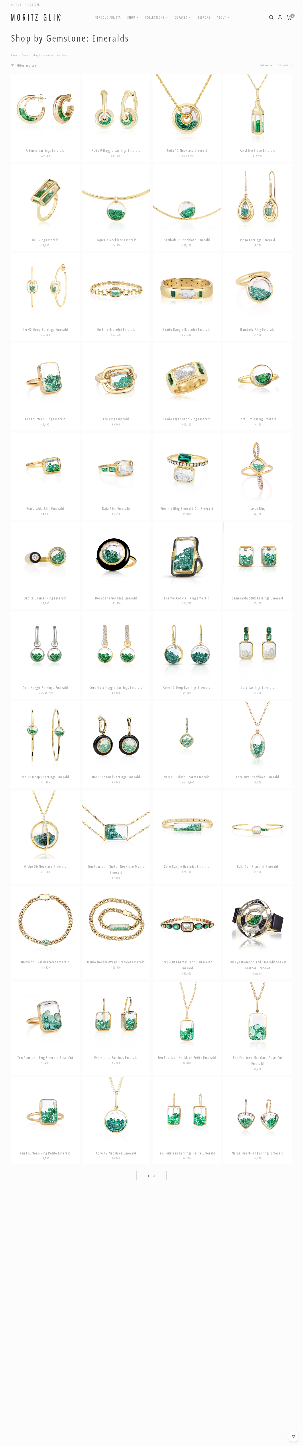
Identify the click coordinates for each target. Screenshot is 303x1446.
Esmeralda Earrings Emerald (116, 1057)
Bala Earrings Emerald (258, 687)
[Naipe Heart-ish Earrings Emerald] (257, 1111)
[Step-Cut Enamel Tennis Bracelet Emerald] (187, 920)
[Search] (271, 17)
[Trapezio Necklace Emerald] (116, 198)
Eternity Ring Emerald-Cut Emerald (187, 508)
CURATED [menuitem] (181, 17)
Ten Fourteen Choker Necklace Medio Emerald (116, 869)
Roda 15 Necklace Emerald (187, 150)
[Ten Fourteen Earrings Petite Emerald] (187, 1111)
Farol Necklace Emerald (258, 150)
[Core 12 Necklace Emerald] (116, 1111)
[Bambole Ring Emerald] (257, 288)
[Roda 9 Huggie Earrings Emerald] (116, 108)
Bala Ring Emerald (116, 508)
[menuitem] (17, 4)
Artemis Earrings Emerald (45, 150)
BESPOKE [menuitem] (203, 17)
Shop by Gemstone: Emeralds (50, 55)
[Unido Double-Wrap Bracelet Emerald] (116, 920)
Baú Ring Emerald (45, 240)
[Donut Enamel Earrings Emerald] (116, 735)
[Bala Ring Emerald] (116, 467)
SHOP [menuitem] (131, 17)
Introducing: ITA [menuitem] (107, 17)
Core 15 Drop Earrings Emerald (187, 687)
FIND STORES (33, 4)
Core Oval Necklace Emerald (257, 777)
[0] (288, 17)
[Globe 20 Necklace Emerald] (45, 825)
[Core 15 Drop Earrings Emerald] (187, 645)
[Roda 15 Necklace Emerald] (187, 108)
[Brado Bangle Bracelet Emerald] (187, 288)
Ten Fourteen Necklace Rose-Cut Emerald (257, 1060)
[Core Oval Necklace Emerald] (257, 735)
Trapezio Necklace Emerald (116, 240)
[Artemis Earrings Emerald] (45, 108)
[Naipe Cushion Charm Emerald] (187, 735)
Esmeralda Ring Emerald (45, 508)
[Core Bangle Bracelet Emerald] (187, 825)
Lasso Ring (258, 508)
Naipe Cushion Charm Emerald (187, 777)
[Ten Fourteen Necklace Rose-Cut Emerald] (257, 1016)
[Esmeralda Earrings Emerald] (116, 1016)
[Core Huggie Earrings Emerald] (45, 645)
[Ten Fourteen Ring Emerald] (45, 377)
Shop (25, 55)
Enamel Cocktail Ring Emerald (187, 598)
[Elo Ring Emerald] (116, 377)
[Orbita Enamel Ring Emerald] (45, 556)
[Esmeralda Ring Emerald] (45, 467)
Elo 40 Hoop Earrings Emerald (45, 329)
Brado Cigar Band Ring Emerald (187, 419)
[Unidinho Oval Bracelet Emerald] (45, 920)
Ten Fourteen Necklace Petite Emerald (187, 1057)
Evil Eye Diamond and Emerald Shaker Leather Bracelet (257, 965)
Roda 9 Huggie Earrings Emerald (116, 150)
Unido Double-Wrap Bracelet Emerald (116, 962)
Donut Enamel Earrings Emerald (116, 777)
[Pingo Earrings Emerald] (257, 198)
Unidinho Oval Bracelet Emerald (45, 962)
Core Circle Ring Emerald (258, 419)
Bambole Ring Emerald (257, 329)
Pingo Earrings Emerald (257, 240)
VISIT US (16, 4)
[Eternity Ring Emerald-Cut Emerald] (187, 467)
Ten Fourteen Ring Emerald (45, 419)
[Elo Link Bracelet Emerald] (116, 288)
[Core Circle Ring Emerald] (257, 377)
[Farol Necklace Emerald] (257, 108)
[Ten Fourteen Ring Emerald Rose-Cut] (45, 1016)
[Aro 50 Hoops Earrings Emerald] (45, 735)
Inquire (257, 973)
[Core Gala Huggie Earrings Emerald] (116, 645)
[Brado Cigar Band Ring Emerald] (187, 377)
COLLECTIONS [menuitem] (155, 17)
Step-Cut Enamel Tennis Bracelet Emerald (187, 965)
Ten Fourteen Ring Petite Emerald (45, 1153)
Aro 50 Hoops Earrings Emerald (45, 777)
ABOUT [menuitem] (221, 17)
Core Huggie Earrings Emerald (45, 687)
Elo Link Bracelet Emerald (116, 329)
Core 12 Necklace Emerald (116, 1153)
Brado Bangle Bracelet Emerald (187, 329)
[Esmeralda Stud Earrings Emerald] (257, 556)
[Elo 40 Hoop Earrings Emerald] (45, 288)
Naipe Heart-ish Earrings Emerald (258, 1153)
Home (14, 55)
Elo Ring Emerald (116, 419)
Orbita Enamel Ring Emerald (45, 598)
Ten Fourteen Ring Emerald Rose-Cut (45, 1057)
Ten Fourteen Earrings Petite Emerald (186, 1153)
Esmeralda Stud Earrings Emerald (257, 598)
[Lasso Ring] (257, 467)
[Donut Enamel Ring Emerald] (116, 556)
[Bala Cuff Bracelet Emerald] (257, 825)
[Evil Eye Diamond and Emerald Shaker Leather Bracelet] (257, 920)
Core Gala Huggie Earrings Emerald (116, 687)
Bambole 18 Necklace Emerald (186, 240)
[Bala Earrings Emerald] (257, 645)
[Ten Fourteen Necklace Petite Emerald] (187, 1016)
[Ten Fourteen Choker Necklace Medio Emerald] (116, 825)
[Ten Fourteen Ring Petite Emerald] (45, 1111)
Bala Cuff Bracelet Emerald (257, 866)
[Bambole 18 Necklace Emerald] (187, 198)
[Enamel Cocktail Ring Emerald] (187, 556)
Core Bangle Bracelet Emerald (187, 866)
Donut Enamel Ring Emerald (116, 598)
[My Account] (280, 17)
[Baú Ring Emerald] (45, 198)
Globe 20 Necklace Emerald (45, 866)
